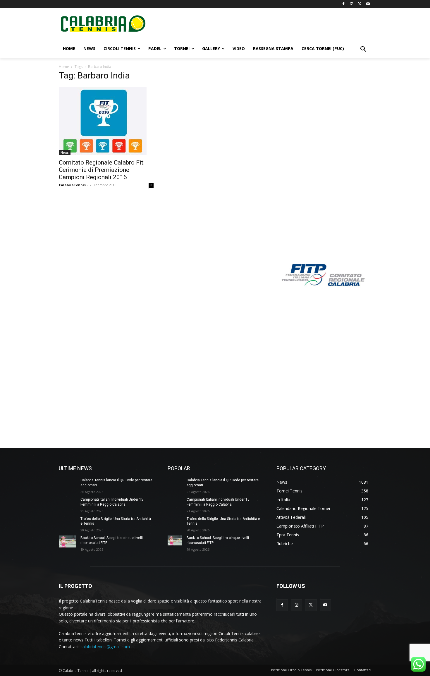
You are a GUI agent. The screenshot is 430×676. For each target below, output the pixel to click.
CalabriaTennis (72, 185)
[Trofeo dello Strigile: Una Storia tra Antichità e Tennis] (67, 522)
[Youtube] (367, 4)
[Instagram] (351, 4)
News (65, 152)
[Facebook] (343, 4)
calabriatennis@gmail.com (105, 646)
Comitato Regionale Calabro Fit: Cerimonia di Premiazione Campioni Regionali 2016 (102, 170)
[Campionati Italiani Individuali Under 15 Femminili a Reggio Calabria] (67, 503)
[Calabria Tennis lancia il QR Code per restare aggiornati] (67, 484)
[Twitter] (359, 4)
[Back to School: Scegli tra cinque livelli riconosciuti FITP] (67, 541)
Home (64, 66)
